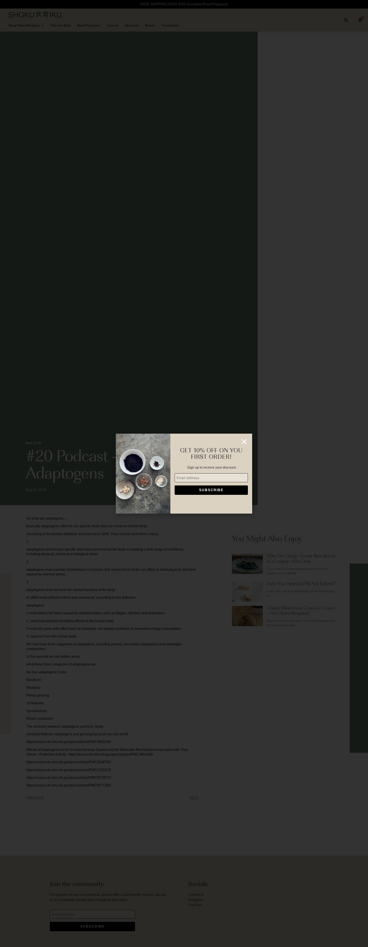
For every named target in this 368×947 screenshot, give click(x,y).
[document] (184, 473)
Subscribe (211, 490)
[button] (244, 441)
